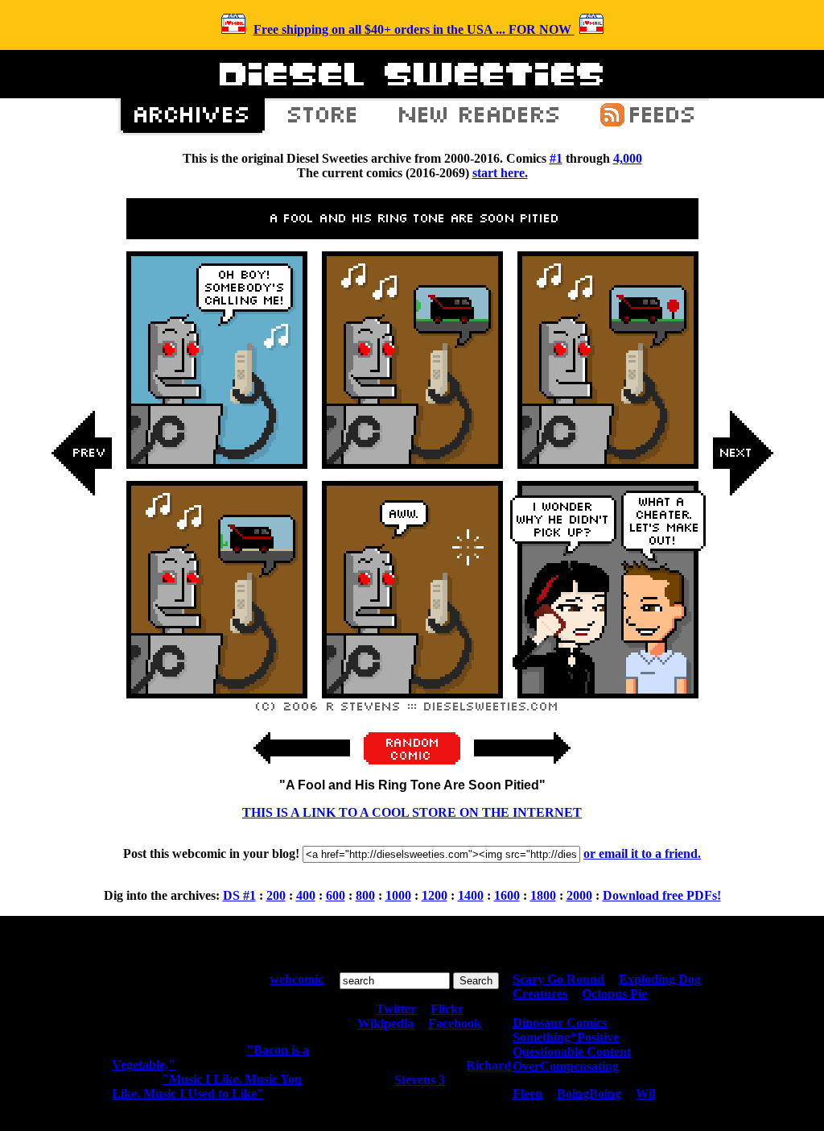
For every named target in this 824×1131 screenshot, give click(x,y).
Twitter (396, 1009)
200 (276, 895)
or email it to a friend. (642, 853)
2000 (579, 895)
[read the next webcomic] (522, 772)
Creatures (540, 993)
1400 (471, 895)
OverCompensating (566, 1066)
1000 (398, 895)
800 (365, 895)
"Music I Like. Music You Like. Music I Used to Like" (207, 1086)
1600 (507, 895)
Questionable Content (572, 1051)
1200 (434, 895)
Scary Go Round (558, 979)
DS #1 (239, 895)
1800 (543, 895)
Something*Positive (566, 1037)
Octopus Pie (614, 993)
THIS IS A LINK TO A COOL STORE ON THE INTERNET (412, 812)
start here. (500, 173)
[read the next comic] (743, 615)
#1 (556, 158)
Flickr (447, 1009)
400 (305, 895)
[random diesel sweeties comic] (412, 760)
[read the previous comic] (82, 615)
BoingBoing (589, 1093)
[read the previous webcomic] (301, 772)
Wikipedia (385, 1023)
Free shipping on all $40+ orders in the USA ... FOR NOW (414, 29)
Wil (645, 1093)
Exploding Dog (660, 979)
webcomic (296, 979)
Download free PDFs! (662, 895)
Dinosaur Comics (560, 1023)
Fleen (527, 1093)
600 (335, 895)
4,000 (627, 158)
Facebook (454, 1023)
